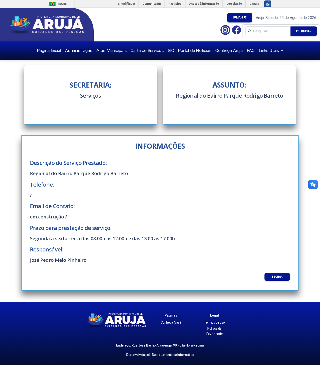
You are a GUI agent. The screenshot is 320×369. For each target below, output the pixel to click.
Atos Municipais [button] (111, 50)
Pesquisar (303, 31)
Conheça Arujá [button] (229, 50)
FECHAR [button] (277, 277)
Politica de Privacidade (214, 331)
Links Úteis (269, 50)
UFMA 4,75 (239, 17)
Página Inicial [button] (49, 50)
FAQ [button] (251, 50)
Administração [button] (78, 50)
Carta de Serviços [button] (147, 50)
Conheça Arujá (171, 322)
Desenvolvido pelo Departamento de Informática (160, 355)
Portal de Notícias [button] (194, 50)
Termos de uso (214, 322)
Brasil (57, 4)
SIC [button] (171, 50)
